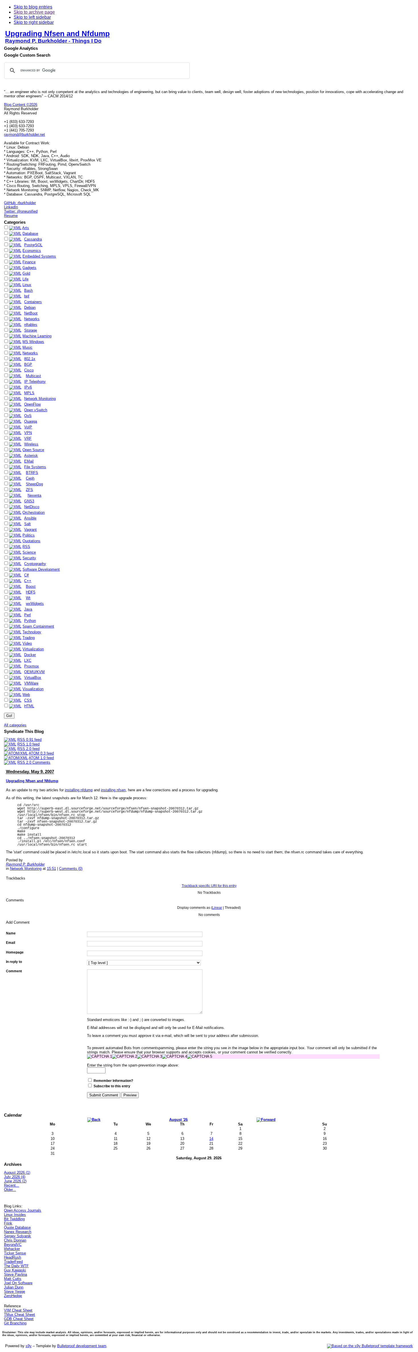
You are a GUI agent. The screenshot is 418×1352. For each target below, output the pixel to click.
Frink (8, 1223)
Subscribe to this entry (112, 1086)
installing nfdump (79, 790)
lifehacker (12, 1249)
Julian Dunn (13, 1287)
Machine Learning (36, 336)
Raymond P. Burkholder (25, 864)
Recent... (11, 1185)
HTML (29, 706)
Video (27, 643)
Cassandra (33, 239)
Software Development (41, 569)
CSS (28, 700)
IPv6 (28, 387)
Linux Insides (15, 1215)
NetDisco (31, 507)
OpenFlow (32, 404)
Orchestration (33, 512)
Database (30, 233)
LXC (27, 660)
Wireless (31, 444)
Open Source (33, 450)
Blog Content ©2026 (20, 104)
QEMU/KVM (34, 672)
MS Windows (33, 342)
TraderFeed (13, 1261)
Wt (28, 598)
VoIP (28, 427)
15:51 (51, 868)
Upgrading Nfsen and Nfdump (57, 34)
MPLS (29, 393)
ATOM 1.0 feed (41, 758)
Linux (26, 285)
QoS (28, 416)
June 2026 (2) (15, 1181)
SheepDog (34, 484)
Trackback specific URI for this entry (209, 885)
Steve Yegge (14, 1291)
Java (28, 609)
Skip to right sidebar (34, 22)
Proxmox (31, 666)
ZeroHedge (13, 1296)
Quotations (31, 541)
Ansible (30, 518)
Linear (217, 907)
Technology (31, 632)
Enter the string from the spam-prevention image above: (133, 1065)
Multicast (33, 376)
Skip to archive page (34, 12)
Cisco (29, 370)
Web (26, 695)
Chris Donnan (15, 1240)
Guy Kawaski (15, 1270)
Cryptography (35, 564)
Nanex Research (17, 1232)
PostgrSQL (33, 245)
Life (25, 279)
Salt (27, 524)
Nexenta (34, 495)
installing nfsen (113, 790)
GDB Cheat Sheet (19, 1319)
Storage (30, 330)
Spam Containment (38, 626)
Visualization (33, 689)
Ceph (30, 478)
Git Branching (15, 1323)
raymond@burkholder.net (24, 134)
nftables (30, 324)
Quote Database (17, 1227)
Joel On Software (18, 1283)
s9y (29, 1346)
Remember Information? (113, 1080)
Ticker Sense (15, 1253)
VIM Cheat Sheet (18, 1310)
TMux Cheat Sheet (19, 1314)
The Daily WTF (16, 1266)
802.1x (29, 359)
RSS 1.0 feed (28, 744)
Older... (10, 1189)
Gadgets (29, 268)
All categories (15, 725)
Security (29, 558)
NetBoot (31, 313)
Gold (26, 273)
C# (26, 575)
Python (30, 621)
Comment (14, 971)
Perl (27, 615)
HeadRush (12, 1257)
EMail (29, 461)
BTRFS (32, 472)
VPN (28, 433)
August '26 (178, 1119)
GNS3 (29, 501)
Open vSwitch (35, 410)
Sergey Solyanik (17, 1236)
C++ (27, 581)
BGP (28, 364)
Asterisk (31, 455)
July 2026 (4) (14, 1177)
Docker (30, 655)
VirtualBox (32, 677)
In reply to (14, 961)
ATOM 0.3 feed (41, 753)
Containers (33, 302)
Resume (11, 215)
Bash (28, 290)
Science (29, 552)
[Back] (94, 1119)
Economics (31, 250)
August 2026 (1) (17, 1172)
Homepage (15, 952)
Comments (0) (70, 868)
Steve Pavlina (15, 1274)
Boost (31, 586)
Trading (28, 638)
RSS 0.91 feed (29, 739)
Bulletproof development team (81, 1346)
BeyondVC (13, 1244)
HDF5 (30, 592)
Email (10, 942)
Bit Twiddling (14, 1219)
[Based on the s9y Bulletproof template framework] (370, 1346)
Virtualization (33, 649)
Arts (25, 228)
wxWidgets (35, 603)
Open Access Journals (22, 1210)
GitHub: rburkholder (20, 203)
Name (11, 933)
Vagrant (30, 529)
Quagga (30, 421)
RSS (26, 547)
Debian (30, 307)
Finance (29, 262)
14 (211, 1139)
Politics (28, 535)
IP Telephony (35, 381)
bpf (26, 296)
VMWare (31, 683)
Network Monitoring (40, 398)
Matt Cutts (12, 1279)
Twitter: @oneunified (21, 211)
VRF (28, 438)
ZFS (29, 490)
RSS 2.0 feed (28, 749)
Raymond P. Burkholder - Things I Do (53, 41)
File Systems (35, 467)
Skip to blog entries (33, 7)
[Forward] (266, 1119)
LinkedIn (11, 207)
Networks (32, 319)
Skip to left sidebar (32, 17)
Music (27, 347)
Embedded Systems (39, 256)
